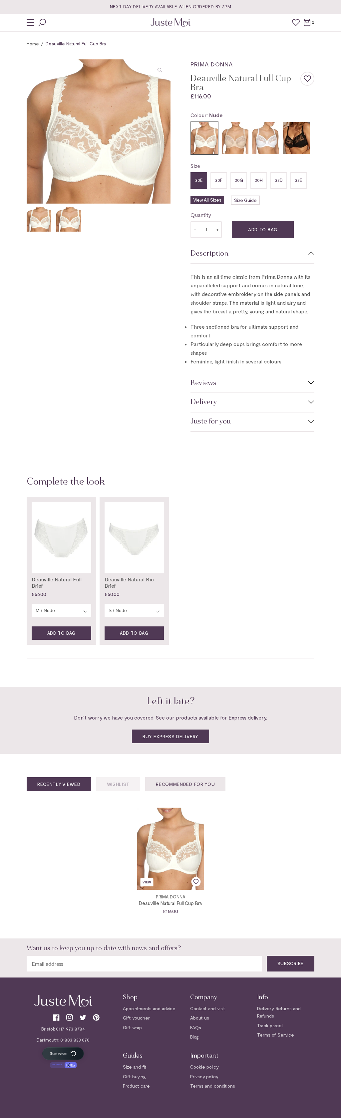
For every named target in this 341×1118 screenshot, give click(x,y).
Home (33, 43)
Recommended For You (185, 784)
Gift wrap (132, 1027)
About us (199, 1018)
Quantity (200, 215)
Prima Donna (211, 64)
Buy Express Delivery (170, 736)
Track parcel (270, 1025)
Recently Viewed (59, 784)
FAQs (195, 1027)
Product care (136, 1086)
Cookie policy (204, 1067)
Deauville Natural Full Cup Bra (170, 903)
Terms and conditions (212, 1086)
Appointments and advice (149, 1008)
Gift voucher (136, 1018)
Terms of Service (275, 1035)
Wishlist (118, 784)
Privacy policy (204, 1076)
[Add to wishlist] (307, 79)
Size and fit (135, 1067)
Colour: (206, 115)
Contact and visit (207, 1008)
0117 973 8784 (70, 1029)
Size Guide (245, 200)
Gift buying (134, 1076)
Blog (194, 1037)
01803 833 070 (75, 1040)
